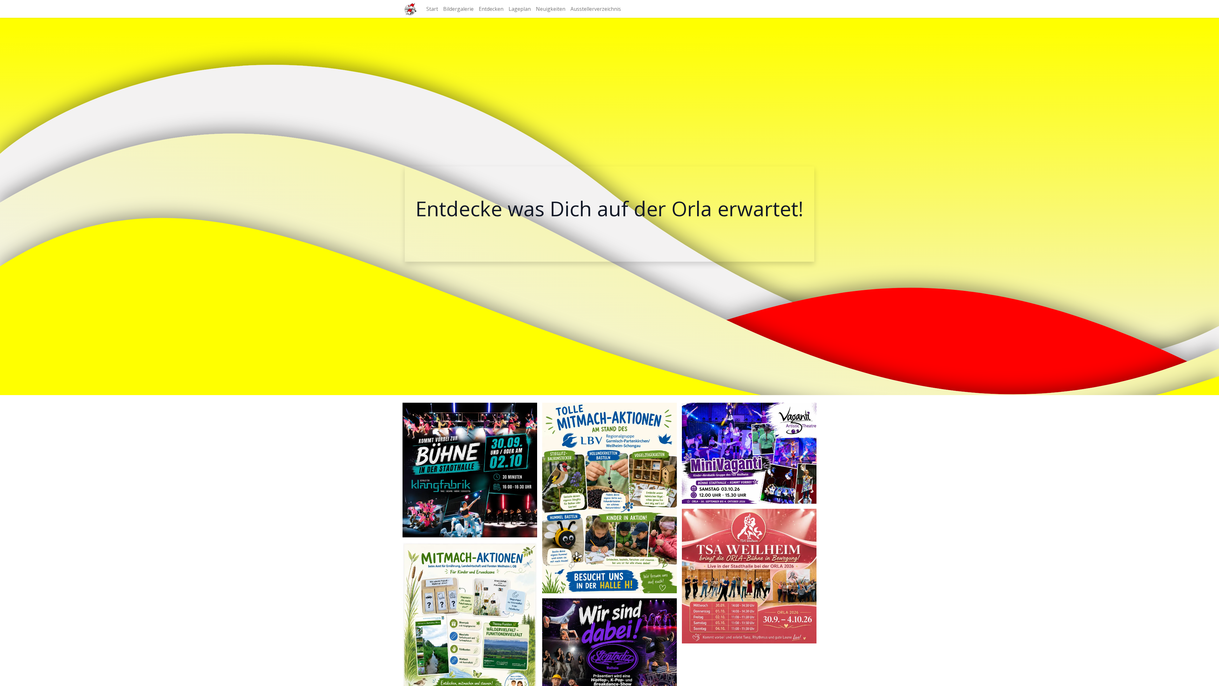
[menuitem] (432, 9)
